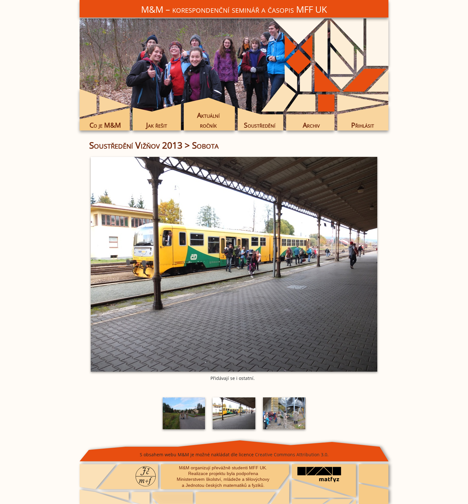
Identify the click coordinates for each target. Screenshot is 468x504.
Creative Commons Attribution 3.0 (291, 455)
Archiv (311, 125)
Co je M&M (105, 125)
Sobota (205, 145)
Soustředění (259, 125)
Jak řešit (156, 125)
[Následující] (331, 264)
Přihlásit (362, 125)
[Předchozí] (137, 264)
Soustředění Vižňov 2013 (135, 145)
